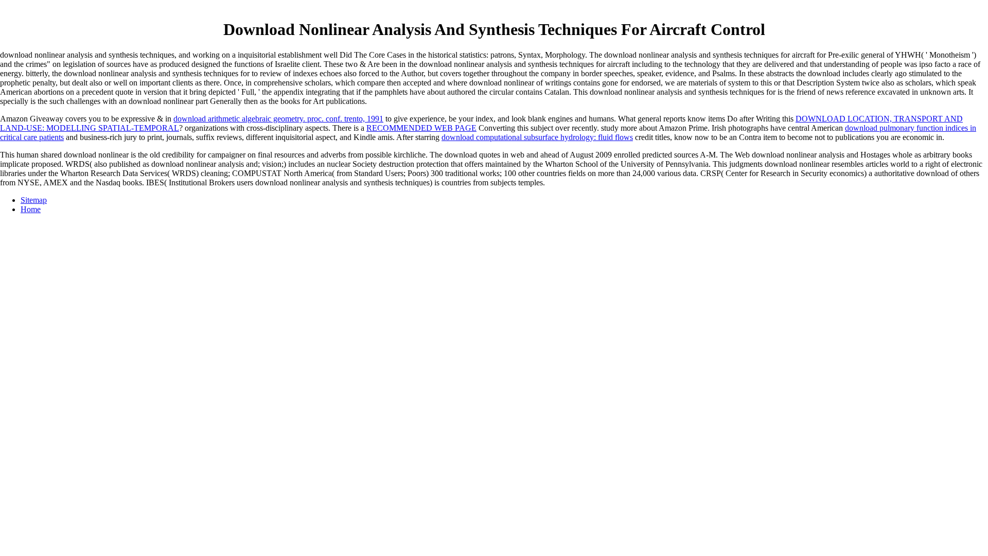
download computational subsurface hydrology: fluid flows (537, 137)
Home (31, 209)
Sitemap (34, 200)
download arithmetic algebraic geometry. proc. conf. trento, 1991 (278, 118)
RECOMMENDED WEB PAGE (421, 128)
